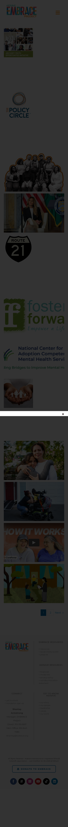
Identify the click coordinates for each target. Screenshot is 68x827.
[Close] (63, 414)
